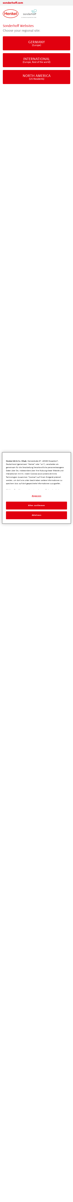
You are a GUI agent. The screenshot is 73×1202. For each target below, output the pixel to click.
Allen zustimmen (36, 506)
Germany (36, 43)
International (36, 60)
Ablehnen (36, 515)
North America (37, 77)
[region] (36, 488)
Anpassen (36, 496)
